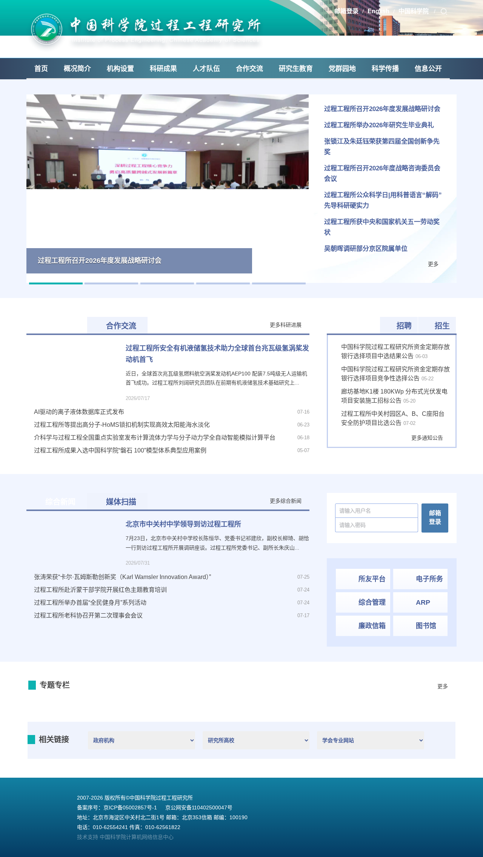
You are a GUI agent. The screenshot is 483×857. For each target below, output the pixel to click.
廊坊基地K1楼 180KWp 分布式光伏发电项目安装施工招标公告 (394, 396)
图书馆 (426, 626)
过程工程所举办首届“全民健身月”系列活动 (90, 602)
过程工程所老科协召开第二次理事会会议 (95, 615)
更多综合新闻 (285, 501)
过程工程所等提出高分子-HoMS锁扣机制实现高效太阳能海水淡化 (122, 425)
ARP (423, 602)
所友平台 (372, 579)
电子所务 (429, 579)
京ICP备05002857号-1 (130, 807)
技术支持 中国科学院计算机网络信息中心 (125, 837)
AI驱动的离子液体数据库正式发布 (79, 412)
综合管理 (372, 602)
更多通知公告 (427, 438)
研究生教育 (296, 69)
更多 (433, 264)
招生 (442, 326)
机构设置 (120, 69)
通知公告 (358, 326)
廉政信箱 (372, 626)
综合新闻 (60, 502)
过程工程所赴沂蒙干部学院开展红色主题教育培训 (100, 590)
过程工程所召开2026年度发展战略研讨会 (382, 109)
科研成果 (163, 69)
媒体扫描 (121, 502)
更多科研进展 (285, 325)
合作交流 (249, 69)
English (378, 11)
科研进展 (60, 326)
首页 (41, 69)
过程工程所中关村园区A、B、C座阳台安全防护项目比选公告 (393, 418)
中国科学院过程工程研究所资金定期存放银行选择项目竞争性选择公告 (395, 373)
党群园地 (342, 69)
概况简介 (77, 69)
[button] (33, 188)
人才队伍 (206, 69)
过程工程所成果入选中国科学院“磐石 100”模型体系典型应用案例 (120, 450)
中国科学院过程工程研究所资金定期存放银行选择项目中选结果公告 (395, 351)
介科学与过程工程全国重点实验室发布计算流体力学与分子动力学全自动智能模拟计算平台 (154, 437)
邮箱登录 (346, 11)
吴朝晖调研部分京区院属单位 (366, 248)
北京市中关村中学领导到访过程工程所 (183, 524)
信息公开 (428, 69)
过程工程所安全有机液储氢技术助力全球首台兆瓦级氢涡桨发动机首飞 (217, 353)
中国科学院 (414, 11)
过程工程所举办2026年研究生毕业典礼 (379, 125)
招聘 (404, 326)
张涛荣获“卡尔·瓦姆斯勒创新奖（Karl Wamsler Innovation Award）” (122, 577)
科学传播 (385, 69)
